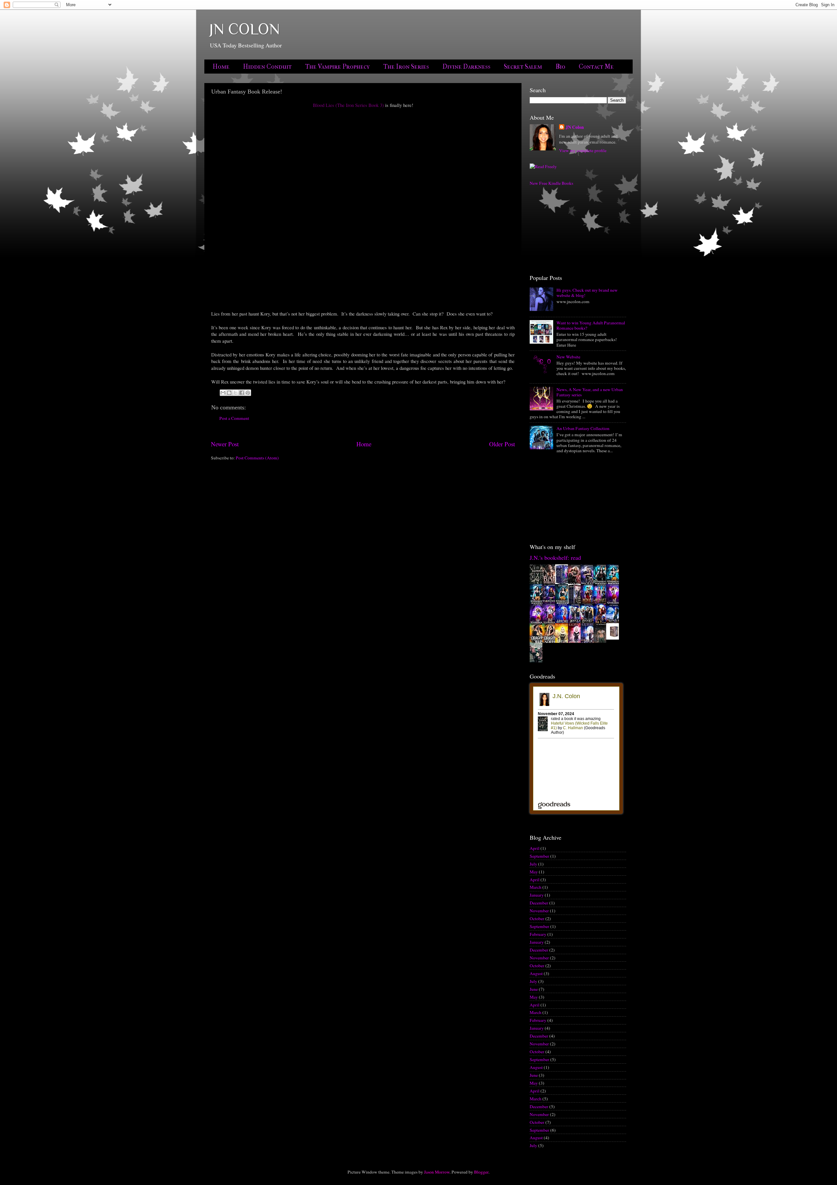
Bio (560, 66)
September (539, 856)
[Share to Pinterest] (248, 392)
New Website (568, 357)
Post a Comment (234, 418)
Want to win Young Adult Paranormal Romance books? (590, 325)
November (539, 911)
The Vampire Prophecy (337, 66)
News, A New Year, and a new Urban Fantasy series (589, 392)
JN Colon (575, 127)
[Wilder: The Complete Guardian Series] (614, 638)
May (534, 872)
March (535, 887)
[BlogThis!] (229, 392)
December (539, 903)
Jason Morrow (437, 1172)
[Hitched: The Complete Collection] (563, 583)
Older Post (502, 444)
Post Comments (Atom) (257, 458)
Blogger (481, 1172)
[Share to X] (235, 392)
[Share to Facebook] (241, 392)
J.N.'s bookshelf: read (555, 557)
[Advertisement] (562, 229)
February (538, 934)
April (534, 848)
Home (221, 66)
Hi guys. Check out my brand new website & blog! (587, 292)
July (533, 864)
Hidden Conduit (267, 66)
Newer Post (225, 444)
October (537, 918)
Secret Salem (523, 66)
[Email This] (223, 392)
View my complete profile (582, 150)
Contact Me (596, 66)
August (536, 973)
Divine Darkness (466, 66)
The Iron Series (406, 66)
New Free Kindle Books (551, 183)
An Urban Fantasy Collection (582, 428)
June (534, 989)
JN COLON (244, 29)
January (537, 895)
